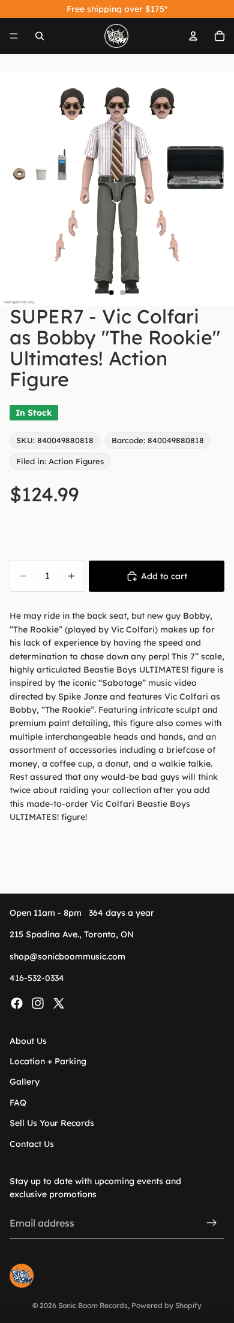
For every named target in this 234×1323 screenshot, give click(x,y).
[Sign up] (211, 1223)
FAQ (18, 1102)
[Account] (193, 36)
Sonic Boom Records (93, 1305)
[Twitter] (59, 1002)
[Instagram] (38, 1002)
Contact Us (32, 1143)
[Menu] (14, 36)
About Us (28, 1040)
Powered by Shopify (166, 1305)
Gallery (25, 1081)
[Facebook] (17, 1002)
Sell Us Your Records (52, 1123)
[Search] (39, 36)
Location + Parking (48, 1061)
